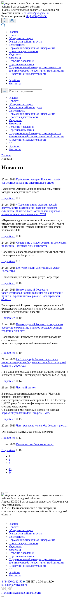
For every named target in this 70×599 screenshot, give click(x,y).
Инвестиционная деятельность (27, 73)
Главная (13, 31)
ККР (11, 77)
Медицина (15, 54)
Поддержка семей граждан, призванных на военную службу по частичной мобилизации (36, 69)
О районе (14, 80)
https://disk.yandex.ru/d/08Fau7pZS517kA (25, 412)
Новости (14, 35)
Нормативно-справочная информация (32, 47)
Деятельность (17, 44)
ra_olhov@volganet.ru (36, 13)
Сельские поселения (21, 60)
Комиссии (15, 57)
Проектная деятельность (23, 51)
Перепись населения (21, 64)
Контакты (15, 83)
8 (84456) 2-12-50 (36, 16)
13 (10, 469)
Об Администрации (21, 38)
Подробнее (8, 198)
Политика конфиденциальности (21, 592)
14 (10, 472)
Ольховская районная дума (25, 41)
